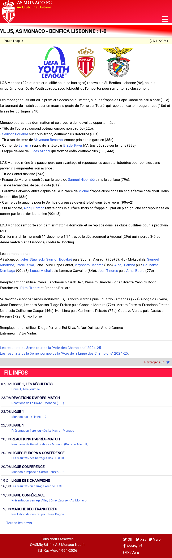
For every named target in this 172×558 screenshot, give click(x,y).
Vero (156, 539)
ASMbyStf (134, 546)
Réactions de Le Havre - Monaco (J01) (38, 403)
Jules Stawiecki (32, 259)
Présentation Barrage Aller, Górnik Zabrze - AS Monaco (49, 500)
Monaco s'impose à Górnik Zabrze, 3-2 (38, 472)
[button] (165, 19)
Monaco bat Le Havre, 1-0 (29, 416)
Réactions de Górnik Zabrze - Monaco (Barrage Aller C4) (50, 444)
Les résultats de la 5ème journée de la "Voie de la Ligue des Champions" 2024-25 (64, 353)
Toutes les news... (20, 523)
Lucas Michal (40, 151)
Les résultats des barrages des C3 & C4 (38, 458)
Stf (130, 539)
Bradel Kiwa (72, 145)
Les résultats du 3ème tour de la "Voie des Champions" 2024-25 (50, 348)
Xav (142, 539)
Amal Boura (135, 271)
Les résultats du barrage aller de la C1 (37, 486)
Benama (24, 145)
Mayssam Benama (48, 140)
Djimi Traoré (30, 288)
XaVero (132, 552)
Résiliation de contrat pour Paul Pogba (38, 514)
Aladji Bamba (33, 208)
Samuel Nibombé (81, 179)
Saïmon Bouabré (15, 134)
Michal (83, 191)
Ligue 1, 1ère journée (26, 389)
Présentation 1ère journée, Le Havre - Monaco (43, 430)
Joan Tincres (108, 271)
